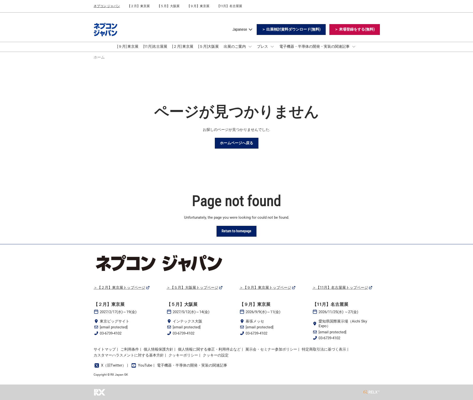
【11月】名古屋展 (229, 6)
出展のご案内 (235, 46)
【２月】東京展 (138, 6)
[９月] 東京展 (127, 46)
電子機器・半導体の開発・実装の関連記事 (314, 46)
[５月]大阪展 (208, 46)
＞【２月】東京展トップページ (119, 287)
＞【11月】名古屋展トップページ (340, 287)
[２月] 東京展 (182, 46)
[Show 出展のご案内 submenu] (250, 46)
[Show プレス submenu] (272, 46)
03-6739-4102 (110, 333)
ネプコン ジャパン (107, 6)
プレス (263, 46)
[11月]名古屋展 (155, 46)
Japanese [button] (240, 29)
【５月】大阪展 (168, 6)
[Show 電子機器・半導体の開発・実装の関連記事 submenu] (354, 46)
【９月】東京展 (198, 6)
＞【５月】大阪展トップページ (192, 287)
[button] (291, 29)
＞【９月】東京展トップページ (265, 287)
